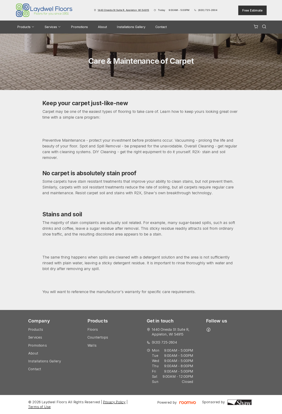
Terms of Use (39, 407)
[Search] (264, 27)
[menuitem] (25, 27)
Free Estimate (252, 10)
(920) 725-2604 (207, 10)
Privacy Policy (114, 402)
